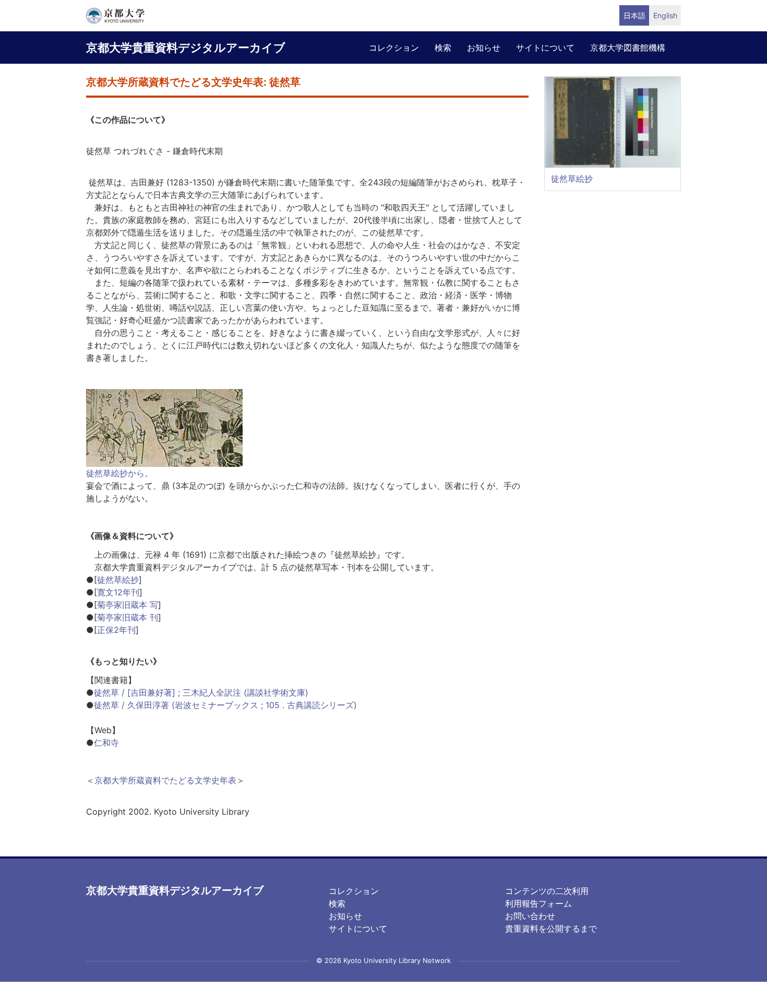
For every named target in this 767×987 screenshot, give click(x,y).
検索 (443, 47)
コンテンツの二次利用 (547, 891)
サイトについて (545, 47)
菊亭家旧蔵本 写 (127, 605)
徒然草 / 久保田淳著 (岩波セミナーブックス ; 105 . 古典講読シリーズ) (225, 705)
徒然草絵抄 (118, 579)
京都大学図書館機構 (627, 47)
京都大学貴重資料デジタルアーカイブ (185, 47)
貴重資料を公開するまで (551, 928)
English (665, 15)
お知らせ (483, 47)
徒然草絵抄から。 (119, 473)
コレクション (394, 47)
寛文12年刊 (118, 592)
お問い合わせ (530, 916)
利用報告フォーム (538, 903)
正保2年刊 (116, 630)
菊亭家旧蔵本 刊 (127, 617)
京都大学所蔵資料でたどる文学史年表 (165, 780)
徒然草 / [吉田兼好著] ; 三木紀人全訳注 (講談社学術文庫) (201, 692)
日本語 (634, 15)
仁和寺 (106, 742)
